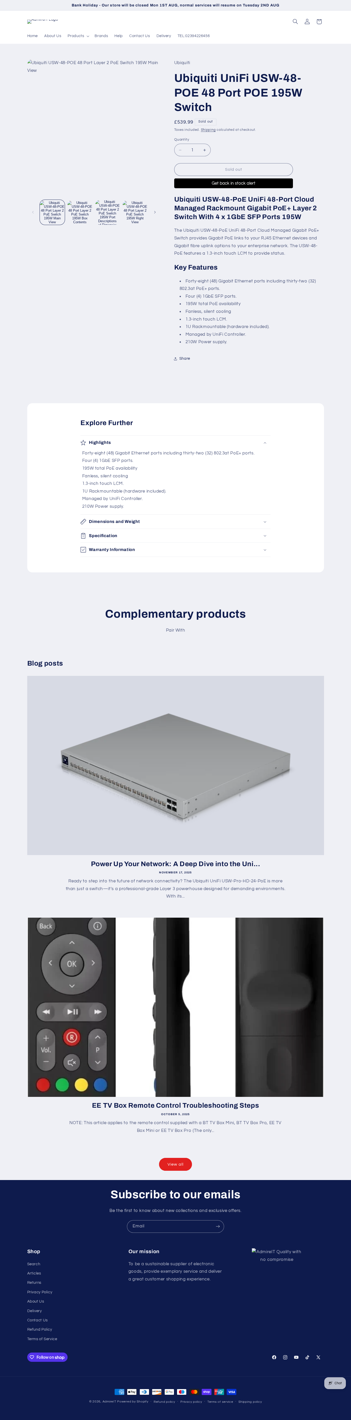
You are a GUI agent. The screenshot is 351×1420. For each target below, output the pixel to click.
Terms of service (220, 1401)
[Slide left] (33, 212)
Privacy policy (191, 1401)
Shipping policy (250, 1401)
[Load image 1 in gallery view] (52, 212)
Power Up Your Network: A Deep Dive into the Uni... (175, 864)
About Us (35, 1301)
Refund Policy (39, 1329)
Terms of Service (42, 1339)
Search (33, 1264)
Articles (34, 1273)
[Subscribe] (218, 1226)
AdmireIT (109, 1401)
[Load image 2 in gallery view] (79, 212)
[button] (77, 36)
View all (175, 1164)
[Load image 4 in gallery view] (135, 212)
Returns (34, 1283)
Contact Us (37, 1320)
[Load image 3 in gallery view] (107, 212)
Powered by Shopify (132, 1401)
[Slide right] (155, 212)
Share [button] (184, 359)
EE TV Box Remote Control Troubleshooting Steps (175, 1105)
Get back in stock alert (233, 183)
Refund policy (164, 1401)
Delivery (34, 1311)
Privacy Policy (39, 1292)
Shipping (208, 130)
